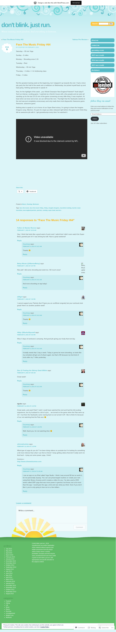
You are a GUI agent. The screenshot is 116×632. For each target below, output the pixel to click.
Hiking (8, 603)
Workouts (36, 204)
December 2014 (11, 561)
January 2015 (10, 559)
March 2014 (9, 579)
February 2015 (10, 557)
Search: (95, 24)
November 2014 (11, 563)
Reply (19, 240)
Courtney (26, 244)
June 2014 (9, 573)
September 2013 (11, 591)
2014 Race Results (98, 60)
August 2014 (10, 569)
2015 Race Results (98, 55)
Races (8, 609)
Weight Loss (9, 615)
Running (29, 204)
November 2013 (11, 587)
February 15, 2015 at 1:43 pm (26, 446)
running (45, 210)
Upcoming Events (98, 50)
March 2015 (9, 555)
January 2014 (10, 583)
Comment (79, 527)
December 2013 (11, 585)
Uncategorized (10, 613)
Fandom (8, 601)
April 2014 (9, 577)
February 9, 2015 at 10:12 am (32, 315)
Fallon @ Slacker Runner (26, 228)
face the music (24, 208)
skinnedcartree (23, 444)
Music (24, 204)
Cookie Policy (44, 627)
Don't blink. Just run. (26, 25)
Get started (76, 3)
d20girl (19, 297)
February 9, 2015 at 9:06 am (26, 372)
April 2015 (9, 553)
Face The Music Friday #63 (13, 39)
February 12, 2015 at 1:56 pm (32, 427)
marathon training (65, 208)
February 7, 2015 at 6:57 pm (26, 266)
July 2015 (9, 549)
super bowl (51, 210)
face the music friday (36, 208)
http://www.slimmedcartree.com (29, 461)
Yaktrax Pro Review (79, 39)
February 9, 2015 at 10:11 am (32, 246)
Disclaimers (96, 70)
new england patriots (29, 210)
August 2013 (10, 593)
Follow (95, 119)
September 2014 (11, 567)
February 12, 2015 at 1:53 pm (26, 406)
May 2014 (9, 575)
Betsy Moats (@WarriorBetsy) (28, 263)
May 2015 (9, 551)
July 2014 (9, 571)
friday (46, 208)
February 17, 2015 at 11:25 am (32, 471)
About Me (95, 40)
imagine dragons (54, 208)
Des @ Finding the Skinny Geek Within (32, 370)
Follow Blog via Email (100, 100)
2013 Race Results (98, 65)
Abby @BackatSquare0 (26, 332)
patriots (39, 210)
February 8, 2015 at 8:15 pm (26, 334)
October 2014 (10, 565)
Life (7, 605)
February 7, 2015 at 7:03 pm (26, 299)
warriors (58, 210)
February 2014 (10, 581)
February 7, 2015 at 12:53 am (26, 230)
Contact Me (95, 45)
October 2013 (10, 589)
